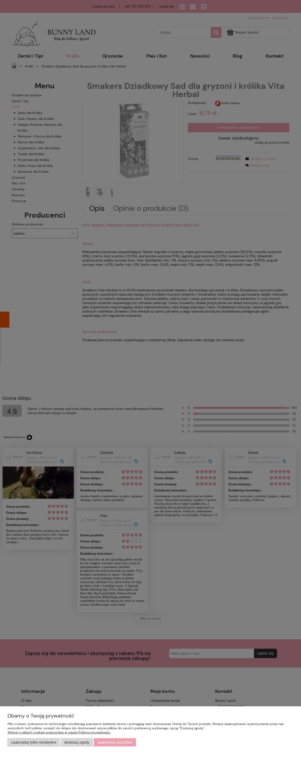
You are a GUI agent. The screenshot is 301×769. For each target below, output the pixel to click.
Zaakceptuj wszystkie (114, 742)
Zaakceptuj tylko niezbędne (33, 742)
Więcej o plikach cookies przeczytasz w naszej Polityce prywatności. (59, 732)
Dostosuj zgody (76, 742)
